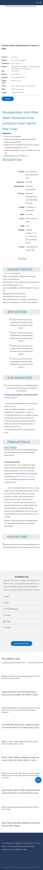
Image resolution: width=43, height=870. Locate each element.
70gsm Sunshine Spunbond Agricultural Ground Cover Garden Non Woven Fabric (20, 693)
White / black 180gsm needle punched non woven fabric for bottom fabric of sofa (20, 758)
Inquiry (7, 99)
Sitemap (37, 867)
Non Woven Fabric (10, 398)
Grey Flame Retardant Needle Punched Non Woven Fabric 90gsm (21, 824)
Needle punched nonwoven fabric (14, 662)
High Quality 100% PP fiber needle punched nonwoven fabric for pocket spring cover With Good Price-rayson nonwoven (21, 791)
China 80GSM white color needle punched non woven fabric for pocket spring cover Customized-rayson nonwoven (20, 726)
